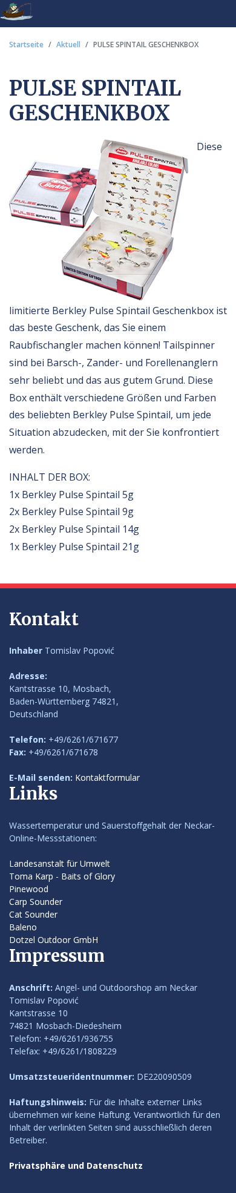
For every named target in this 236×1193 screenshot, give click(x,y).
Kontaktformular (107, 777)
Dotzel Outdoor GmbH (53, 939)
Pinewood (28, 889)
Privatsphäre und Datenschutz (76, 1165)
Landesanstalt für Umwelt (59, 863)
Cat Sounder (33, 914)
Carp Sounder (35, 901)
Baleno (23, 927)
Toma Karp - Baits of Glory (62, 876)
